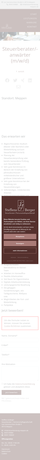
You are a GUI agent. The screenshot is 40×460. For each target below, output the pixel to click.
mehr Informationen (20, 250)
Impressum (13, 257)
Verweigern (20, 243)
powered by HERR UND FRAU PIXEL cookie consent (20, 260)
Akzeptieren (20, 236)
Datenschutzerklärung (22, 257)
